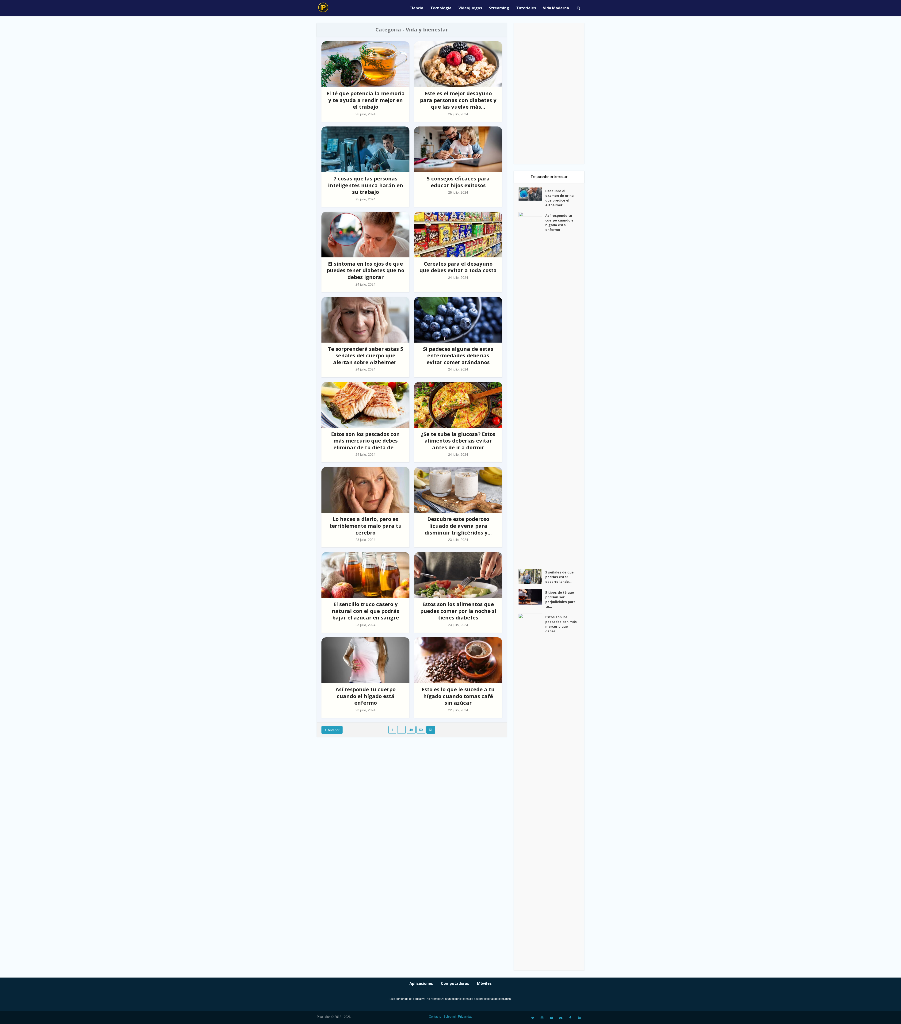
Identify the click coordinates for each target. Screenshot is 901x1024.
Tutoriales (526, 8)
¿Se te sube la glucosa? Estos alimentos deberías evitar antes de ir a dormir (458, 440)
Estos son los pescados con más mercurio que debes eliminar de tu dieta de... (365, 440)
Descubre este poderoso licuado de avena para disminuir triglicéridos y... (458, 525)
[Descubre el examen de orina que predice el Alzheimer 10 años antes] (532, 194)
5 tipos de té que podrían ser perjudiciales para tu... (560, 599)
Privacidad (465, 1016)
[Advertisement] (549, 93)
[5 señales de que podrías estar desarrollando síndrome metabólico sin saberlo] (532, 577)
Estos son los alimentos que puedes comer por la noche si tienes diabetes (458, 610)
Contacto (435, 1016)
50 (421, 730)
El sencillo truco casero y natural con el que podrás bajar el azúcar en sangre (365, 610)
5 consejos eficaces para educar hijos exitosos (458, 182)
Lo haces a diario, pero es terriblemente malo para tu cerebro (365, 525)
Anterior (334, 730)
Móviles (484, 983)
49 (411, 730)
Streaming (499, 8)
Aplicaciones (421, 983)
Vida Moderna (556, 8)
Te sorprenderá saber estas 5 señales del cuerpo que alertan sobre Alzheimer (365, 355)
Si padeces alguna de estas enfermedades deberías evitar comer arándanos (458, 355)
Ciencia (416, 8)
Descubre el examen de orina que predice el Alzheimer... (559, 198)
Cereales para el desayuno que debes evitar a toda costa (458, 267)
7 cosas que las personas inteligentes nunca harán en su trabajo (365, 185)
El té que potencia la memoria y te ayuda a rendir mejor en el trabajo (365, 100)
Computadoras (455, 983)
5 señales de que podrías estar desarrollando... (559, 577)
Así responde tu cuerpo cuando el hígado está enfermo (366, 696)
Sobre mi (449, 1016)
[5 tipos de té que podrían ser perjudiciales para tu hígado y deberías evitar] (532, 597)
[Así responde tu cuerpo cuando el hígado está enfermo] (532, 388)
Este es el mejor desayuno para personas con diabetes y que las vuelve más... (458, 100)
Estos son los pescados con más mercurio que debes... (561, 624)
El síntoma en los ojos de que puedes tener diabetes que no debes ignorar (365, 270)
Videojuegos (470, 8)
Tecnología (440, 8)
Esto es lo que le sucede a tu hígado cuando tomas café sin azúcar (458, 696)
